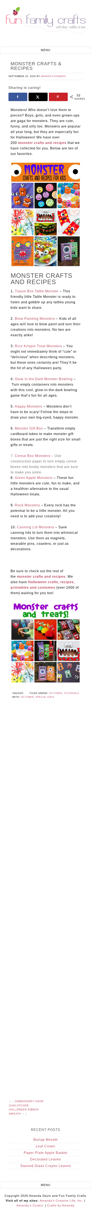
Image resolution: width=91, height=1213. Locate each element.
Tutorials (71, 693)
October (55, 693)
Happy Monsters (28, 406)
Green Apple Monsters (33, 478)
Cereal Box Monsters (32, 456)
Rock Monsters (27, 505)
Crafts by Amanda (60, 1205)
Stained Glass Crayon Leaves (45, 1166)
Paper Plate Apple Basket (45, 1153)
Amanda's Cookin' (30, 1205)
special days (45, 697)
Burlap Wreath (45, 1139)
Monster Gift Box (29, 428)
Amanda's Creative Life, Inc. (61, 1200)
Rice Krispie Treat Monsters (38, 346)
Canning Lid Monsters (35, 527)
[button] (45, 50)
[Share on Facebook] (18, 97)
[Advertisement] (46, 906)
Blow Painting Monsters (35, 318)
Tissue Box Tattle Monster (37, 291)
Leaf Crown (45, 1146)
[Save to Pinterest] (58, 97)
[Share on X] (38, 97)
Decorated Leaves (45, 1159)
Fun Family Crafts (45, 24)
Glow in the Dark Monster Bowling (44, 379)
